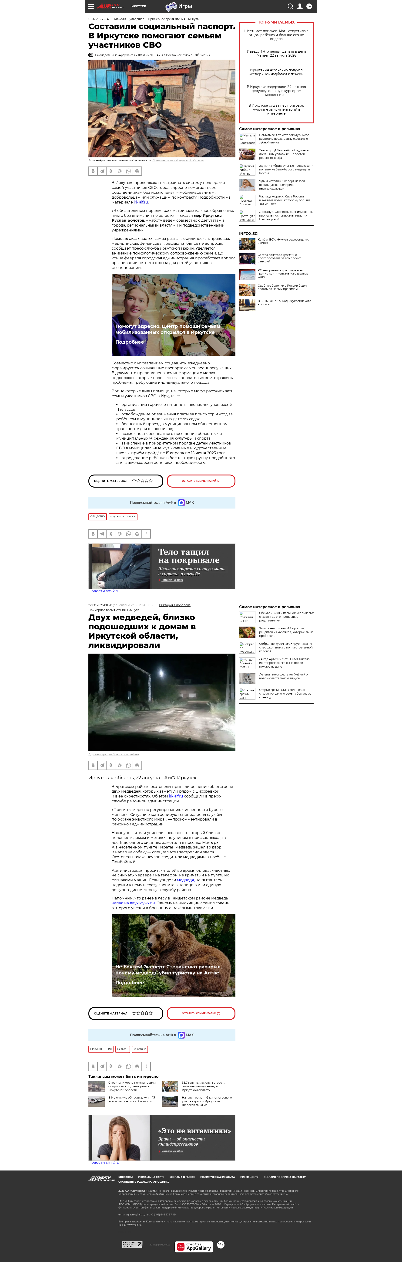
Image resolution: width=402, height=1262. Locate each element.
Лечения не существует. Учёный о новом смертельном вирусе (283, 676)
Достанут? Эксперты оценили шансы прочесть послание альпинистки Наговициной (286, 215)
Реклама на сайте (151, 1177)
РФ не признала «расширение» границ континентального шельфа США (283, 273)
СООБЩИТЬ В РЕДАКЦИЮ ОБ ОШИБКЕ (143, 1181)
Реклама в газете (182, 1177)
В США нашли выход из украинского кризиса (284, 302)
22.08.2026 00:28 (100, 605)
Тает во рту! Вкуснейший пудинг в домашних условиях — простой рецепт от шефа (284, 154)
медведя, (186, 880)
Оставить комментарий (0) (201, 480)
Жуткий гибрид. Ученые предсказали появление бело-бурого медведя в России (286, 169)
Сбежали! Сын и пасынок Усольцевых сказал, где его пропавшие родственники (286, 616)
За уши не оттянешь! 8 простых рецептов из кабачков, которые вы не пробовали (286, 632)
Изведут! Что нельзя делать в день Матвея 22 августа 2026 (276, 54)
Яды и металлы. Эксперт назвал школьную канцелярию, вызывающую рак (282, 184)
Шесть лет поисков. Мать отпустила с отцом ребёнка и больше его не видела (276, 35)
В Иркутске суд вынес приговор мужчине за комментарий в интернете (276, 109)
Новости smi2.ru (103, 591)
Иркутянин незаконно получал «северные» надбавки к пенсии (276, 72)
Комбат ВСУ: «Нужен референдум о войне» (283, 241)
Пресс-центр (249, 1177)
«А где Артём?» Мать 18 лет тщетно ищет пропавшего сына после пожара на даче (284, 662)
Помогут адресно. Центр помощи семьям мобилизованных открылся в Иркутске (167, 329)
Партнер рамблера (158, 1244)
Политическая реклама (217, 1177)
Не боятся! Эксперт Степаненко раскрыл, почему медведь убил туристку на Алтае (168, 970)
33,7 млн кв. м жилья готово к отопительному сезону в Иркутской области (203, 1086)
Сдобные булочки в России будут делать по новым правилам (282, 287)
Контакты (125, 1177)
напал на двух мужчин (133, 903)
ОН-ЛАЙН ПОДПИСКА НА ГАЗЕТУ (285, 1177)
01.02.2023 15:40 (99, 19)
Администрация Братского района (113, 754)
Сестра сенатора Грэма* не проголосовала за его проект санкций (279, 258)
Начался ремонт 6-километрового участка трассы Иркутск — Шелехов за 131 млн (207, 1101)
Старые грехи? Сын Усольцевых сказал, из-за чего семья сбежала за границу (285, 693)
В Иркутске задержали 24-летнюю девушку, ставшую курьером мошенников (276, 91)
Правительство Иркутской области (178, 160)
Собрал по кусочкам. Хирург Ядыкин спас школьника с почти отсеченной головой (286, 647)
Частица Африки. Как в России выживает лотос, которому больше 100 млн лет (284, 200)
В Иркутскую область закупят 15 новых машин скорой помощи (131, 1099)
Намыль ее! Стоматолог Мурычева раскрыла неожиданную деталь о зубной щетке (284, 138)
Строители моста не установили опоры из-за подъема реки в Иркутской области (132, 1086)
